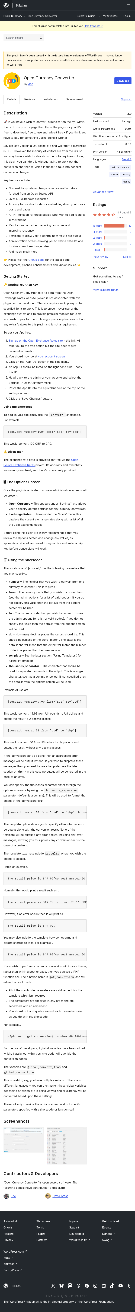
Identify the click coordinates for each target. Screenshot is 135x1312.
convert (114, 174)
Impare (73, 1221)
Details (11, 99)
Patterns (41, 1240)
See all (127, 256)
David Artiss (60, 1196)
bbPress (11, 1264)
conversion (124, 167)
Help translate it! (93, 25)
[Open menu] (129, 5)
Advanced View (103, 192)
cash (113, 167)
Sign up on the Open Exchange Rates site (36, 340)
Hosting (9, 1234)
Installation (50, 99)
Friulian (16, 1286)
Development (74, 99)
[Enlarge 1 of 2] (39, 1132)
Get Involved (110, 1221)
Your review (100, 256)
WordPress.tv (79, 1240)
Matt (8, 1257)
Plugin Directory (13, 15)
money (126, 181)
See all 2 (126, 159)
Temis (40, 1227)
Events (106, 1227)
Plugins (40, 1234)
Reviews (29, 99)
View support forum (105, 290)
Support (126, 99)
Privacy (8, 1240)
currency (125, 174)
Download (123, 80)
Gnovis (8, 1227)
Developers (76, 1234)
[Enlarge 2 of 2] (82, 1132)
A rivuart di (10, 1221)
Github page (36, 259)
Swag (107, 1240)
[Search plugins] (40, 37)
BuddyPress (13, 1270)
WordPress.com (15, 1251)
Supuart (74, 1227)
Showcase (43, 1221)
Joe (30, 84)
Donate (108, 1234)
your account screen (51, 356)
